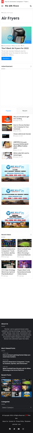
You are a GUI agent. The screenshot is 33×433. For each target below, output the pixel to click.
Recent (25, 111)
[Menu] (2, 6)
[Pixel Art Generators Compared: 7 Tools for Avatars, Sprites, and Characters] (8, 243)
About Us (5, 421)
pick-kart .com (16, 424)
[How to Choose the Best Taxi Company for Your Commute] (7, 127)
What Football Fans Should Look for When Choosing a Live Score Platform (24, 252)
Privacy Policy (20, 421)
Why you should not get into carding (21, 118)
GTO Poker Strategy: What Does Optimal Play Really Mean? (8, 272)
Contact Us (12, 421)
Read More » (6, 58)
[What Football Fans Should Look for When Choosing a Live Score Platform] (24, 243)
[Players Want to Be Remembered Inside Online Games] (24, 264)
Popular (8, 111)
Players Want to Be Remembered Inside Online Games (24, 272)
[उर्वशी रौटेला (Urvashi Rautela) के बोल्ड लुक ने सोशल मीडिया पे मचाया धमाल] (7, 144)
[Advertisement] (16, 87)
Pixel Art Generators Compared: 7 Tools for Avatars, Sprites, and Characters (8, 252)
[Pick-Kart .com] (12, 6)
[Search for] (31, 6)
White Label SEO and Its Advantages (21, 154)
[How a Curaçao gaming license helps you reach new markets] (6, 382)
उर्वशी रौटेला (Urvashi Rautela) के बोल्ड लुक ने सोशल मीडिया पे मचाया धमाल (20, 145)
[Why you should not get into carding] (7, 119)
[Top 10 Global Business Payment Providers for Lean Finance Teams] (27, 388)
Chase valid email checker (22, 134)
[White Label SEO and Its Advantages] (7, 155)
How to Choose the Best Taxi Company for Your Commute (21, 127)
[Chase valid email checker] (7, 136)
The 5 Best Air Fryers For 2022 (15, 48)
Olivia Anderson (7, 45)
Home (4, 12)
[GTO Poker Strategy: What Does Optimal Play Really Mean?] (8, 264)
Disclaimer (28, 421)
